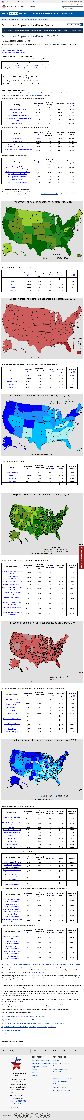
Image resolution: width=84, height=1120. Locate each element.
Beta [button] (73, 14)
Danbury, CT (12, 835)
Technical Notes (6, 1034)
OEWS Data (35, 30)
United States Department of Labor (73, 1)
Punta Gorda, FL (12, 707)
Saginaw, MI (12, 710)
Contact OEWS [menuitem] (76, 30)
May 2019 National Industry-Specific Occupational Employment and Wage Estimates (28, 1027)
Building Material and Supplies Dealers (17, 115)
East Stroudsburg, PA (12, 732)
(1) (11, 64)
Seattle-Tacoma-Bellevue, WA (12, 830)
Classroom (67, 1051)
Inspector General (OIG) (40, 1060)
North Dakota (12, 481)
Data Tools (24, 1051)
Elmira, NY (12, 716)
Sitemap (56, 1060)
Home (5, 1051)
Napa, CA (12, 827)
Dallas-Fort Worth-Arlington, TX (12, 584)
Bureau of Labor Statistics (10, 19)
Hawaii (12, 376)
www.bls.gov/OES (15, 1104)
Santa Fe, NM (12, 729)
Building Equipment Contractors (17, 182)
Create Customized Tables (35, 95)
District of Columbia (12, 472)
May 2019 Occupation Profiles (11, 1030)
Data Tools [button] (23, 14)
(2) (37, 65)
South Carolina (12, 387)
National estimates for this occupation (12, 48)
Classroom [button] (64, 14)
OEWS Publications (21, 30)
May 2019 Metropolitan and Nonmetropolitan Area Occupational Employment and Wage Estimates (33, 1023)
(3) (18, 65)
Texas (12, 282)
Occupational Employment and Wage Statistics (34, 19)
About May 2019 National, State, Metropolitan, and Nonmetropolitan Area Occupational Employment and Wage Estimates (40, 964)
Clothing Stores (17, 112)
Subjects (13, 1051)
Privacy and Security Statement (60, 1070)
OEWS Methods (49, 30)
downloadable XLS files (36, 972)
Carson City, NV (12, 841)
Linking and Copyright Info (62, 1078)
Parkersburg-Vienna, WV (12, 713)
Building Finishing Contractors (17, 177)
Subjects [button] (12, 14)
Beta (77, 1051)
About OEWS (62, 30)
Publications (37, 1051)
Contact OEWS (14, 1108)
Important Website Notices (60, 1082)
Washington (12, 475)
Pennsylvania (12, 290)
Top (31, 56)
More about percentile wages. (19, 980)
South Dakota (12, 384)
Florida (12, 284)
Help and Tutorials (59, 1087)
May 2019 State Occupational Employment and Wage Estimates (22, 1020)
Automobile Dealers (17, 123)
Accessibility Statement (61, 1090)
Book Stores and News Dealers (17, 147)
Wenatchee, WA (12, 847)
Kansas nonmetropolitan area (12, 862)
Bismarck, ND (12, 838)
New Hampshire (12, 381)
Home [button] (4, 14)
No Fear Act (36, 1072)
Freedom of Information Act (61, 1064)
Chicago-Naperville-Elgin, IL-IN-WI (12, 581)
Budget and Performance (41, 1063)
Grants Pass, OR (12, 844)
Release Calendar (71, 5)
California (12, 279)
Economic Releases (52, 1051)
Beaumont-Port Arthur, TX (12, 833)
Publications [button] (35, 14)
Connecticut (12, 478)
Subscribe (80, 5)
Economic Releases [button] (50, 14)
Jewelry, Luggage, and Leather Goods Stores (17, 144)
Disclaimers (57, 1075)
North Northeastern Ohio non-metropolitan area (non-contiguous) (12, 877)
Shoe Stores (17, 138)
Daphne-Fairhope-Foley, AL (12, 700)
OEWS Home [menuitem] (7, 30)
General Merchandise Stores (17, 110)
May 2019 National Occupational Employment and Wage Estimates (23, 1016)
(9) (53, 275)
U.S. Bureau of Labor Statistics (21, 7)
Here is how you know (39, 1)
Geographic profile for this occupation (13, 52)
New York (12, 287)
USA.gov (35, 1076)
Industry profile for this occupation (12, 50)
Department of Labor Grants (39, 1068)
